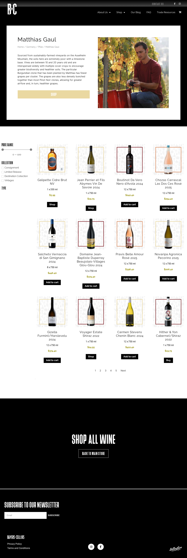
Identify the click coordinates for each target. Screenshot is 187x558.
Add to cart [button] (129, 204)
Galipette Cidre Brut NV (52, 181)
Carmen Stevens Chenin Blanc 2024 (129, 334)
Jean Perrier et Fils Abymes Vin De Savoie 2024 (91, 183)
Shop (119, 12)
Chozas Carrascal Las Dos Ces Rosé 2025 (168, 183)
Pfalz (40, 47)
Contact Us (158, 4)
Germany (31, 47)
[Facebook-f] (174, 3)
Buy (168, 360)
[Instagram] (180, 3)
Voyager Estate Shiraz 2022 (91, 334)
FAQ (149, 12)
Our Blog (136, 12)
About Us (102, 12)
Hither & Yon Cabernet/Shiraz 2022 (168, 335)
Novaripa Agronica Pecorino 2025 (168, 256)
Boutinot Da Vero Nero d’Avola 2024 (129, 181)
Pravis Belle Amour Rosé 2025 (130, 256)
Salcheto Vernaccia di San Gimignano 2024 (52, 257)
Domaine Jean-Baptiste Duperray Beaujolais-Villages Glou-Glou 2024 (91, 259)
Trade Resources (166, 12)
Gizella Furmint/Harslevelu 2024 (52, 335)
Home (21, 47)
